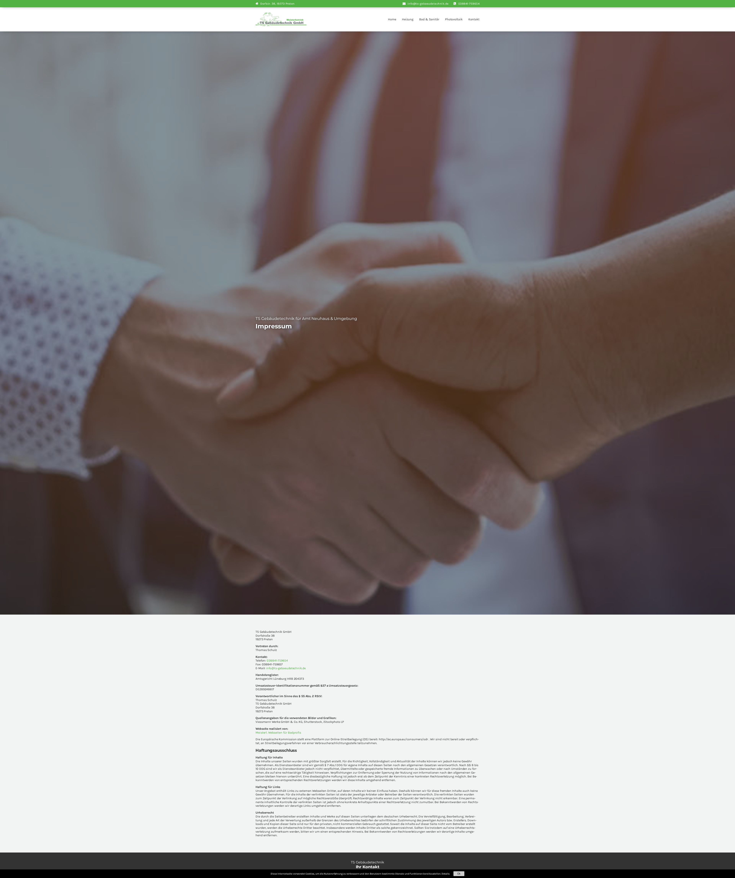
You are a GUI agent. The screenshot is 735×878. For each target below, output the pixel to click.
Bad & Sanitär (429, 19)
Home (392, 19)
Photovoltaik (454, 19)
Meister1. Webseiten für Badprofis (278, 732)
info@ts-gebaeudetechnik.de (285, 668)
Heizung (407, 19)
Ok (459, 873)
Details (446, 873)
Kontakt (473, 19)
